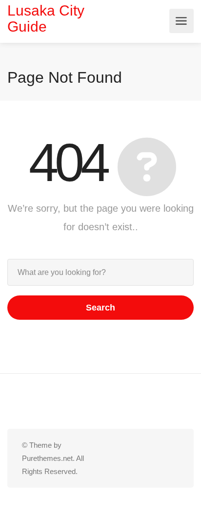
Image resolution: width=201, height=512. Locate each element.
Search (100, 307)
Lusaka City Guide (45, 18)
